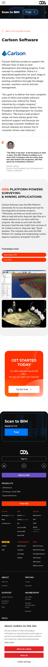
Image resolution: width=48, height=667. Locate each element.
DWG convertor (38, 565)
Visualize (20, 550)
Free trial (24, 503)
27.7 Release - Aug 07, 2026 (11, 492)
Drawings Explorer (39, 554)
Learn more (9, 642)
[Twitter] (44, 466)
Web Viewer (37, 562)
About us (5, 582)
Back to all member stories (17, 31)
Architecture (6, 523)
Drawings (8, 515)
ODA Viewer (37, 558)
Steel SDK (20, 535)
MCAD (36, 529)
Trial (16, 432)
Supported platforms (10, 495)
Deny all (24, 655)
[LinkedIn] (4, 466)
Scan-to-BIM (21, 527)
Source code (24, 475)
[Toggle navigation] (3, 2)
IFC (18, 523)
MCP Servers (21, 546)
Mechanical (37, 515)
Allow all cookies (24, 649)
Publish (19, 558)
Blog (3, 607)
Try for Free (22, 389)
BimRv (21, 515)
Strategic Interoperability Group (30, 605)
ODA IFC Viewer (38, 546)
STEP (34, 523)
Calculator (28, 586)
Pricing (27, 582)
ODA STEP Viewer (39, 550)
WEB (4, 546)
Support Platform (7, 597)
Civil (34, 519)
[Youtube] (24, 466)
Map (3, 519)
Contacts (4, 586)
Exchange (20, 554)
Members (28, 611)
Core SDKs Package (28, 598)
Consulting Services (5, 602)
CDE (3, 550)
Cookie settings (24, 662)
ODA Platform (7, 488)
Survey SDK (21, 531)
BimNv (22, 519)
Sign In (24, 459)
